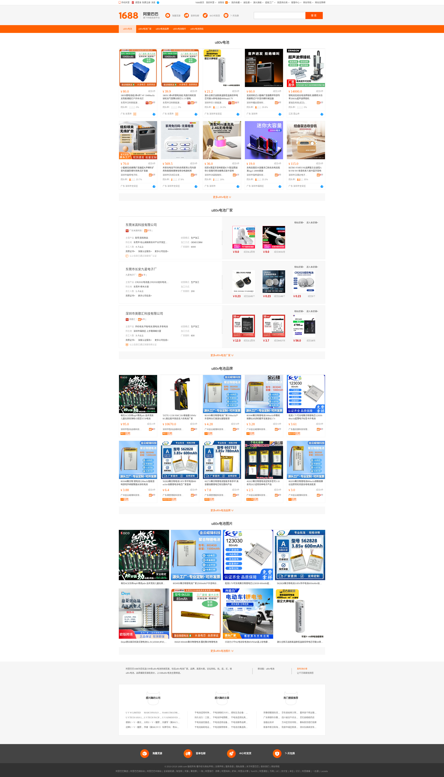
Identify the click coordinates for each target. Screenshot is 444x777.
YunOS (254, 771)
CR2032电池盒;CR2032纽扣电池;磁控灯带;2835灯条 (152, 282)
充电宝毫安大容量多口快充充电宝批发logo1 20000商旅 (263, 169)
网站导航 (275, 766)
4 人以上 (140, 247)
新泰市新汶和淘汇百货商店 (275, 727)
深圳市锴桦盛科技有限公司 (256, 175)
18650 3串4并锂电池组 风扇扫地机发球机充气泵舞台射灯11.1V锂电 (179, 97)
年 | (149, 230)
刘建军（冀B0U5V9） (172, 722)
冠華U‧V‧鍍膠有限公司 (138, 727)
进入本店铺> (312, 222)
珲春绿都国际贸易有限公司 (275, 712)
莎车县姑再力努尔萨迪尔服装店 (296, 712)
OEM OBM (196, 242)
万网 (272, 771)
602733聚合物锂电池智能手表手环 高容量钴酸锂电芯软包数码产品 (221, 483)
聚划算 (194, 771)
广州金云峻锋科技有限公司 (216, 429)
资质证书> (131, 251)
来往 (291, 771)
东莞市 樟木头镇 (141, 287)
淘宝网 (179, 771)
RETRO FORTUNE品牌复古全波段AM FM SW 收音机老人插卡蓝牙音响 (305, 169)
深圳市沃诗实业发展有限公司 (172, 175)
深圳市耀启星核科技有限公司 (256, 103)
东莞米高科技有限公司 (141, 224)
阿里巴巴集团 (122, 771)
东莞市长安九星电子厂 (141, 269)
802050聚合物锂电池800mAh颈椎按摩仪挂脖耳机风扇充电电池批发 (306, 483)
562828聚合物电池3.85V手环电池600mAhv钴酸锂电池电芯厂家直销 (179, 483)
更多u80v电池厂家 (220, 355)
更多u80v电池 (220, 197)
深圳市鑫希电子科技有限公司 (130, 175)
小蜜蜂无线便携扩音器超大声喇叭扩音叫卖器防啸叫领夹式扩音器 (137, 169)
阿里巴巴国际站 (137, 771)
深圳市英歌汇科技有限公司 (144, 313)
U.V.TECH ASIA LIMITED (137, 717)
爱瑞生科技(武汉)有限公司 (298, 103)
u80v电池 (270, 669)
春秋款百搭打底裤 (308, 722)
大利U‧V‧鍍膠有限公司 (156, 722)
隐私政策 (240, 766)
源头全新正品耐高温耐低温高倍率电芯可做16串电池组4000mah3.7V (221, 97)
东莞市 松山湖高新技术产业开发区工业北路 (151, 242)
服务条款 (229, 766)
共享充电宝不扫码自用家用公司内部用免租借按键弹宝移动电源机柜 (179, 169)
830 (193, 335)
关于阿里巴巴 (252, 766)
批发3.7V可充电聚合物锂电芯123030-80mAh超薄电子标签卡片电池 (306, 417)
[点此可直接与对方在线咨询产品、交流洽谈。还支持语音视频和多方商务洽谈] (154, 114)
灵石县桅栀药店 (307, 717)
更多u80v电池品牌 (220, 510)
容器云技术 (268, 722)
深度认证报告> (145, 251)
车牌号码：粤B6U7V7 (172, 727)
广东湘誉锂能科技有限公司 (174, 495)
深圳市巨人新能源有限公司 (214, 103)
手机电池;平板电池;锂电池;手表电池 (151, 326)
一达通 (315, 771)
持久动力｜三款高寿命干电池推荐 (210, 717)
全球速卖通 (169, 771)
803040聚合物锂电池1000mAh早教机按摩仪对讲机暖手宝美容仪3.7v (263, 417)
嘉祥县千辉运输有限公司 (311, 712)
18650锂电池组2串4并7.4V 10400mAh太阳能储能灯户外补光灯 (138, 97)
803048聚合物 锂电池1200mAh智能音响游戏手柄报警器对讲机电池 (138, 483)
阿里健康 (306, 771)
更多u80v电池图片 (220, 650)
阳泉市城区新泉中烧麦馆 (293, 727)
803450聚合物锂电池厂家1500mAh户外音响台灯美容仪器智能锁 (221, 417)
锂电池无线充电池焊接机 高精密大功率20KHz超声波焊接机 (305, 97)
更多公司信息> (161, 251)
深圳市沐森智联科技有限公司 (214, 175)
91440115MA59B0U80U (173, 712)
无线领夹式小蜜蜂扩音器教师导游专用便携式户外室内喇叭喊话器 (263, 97)
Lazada (324, 771)
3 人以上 (140, 335)
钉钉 (298, 771)
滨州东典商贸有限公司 (310, 727)
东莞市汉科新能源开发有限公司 (130, 103)
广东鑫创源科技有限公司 (300, 429)
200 (193, 291)
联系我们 (265, 766)
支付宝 (284, 771)
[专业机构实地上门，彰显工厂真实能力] (127, 255)
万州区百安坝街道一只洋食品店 (296, 722)
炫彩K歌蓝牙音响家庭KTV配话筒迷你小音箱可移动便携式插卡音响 (221, 169)
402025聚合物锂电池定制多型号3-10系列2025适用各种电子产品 (263, 483)
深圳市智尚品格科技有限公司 (132, 429)
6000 (193, 247)
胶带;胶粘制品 (141, 238)
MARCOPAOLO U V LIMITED (158, 712)
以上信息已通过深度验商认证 (143, 344)
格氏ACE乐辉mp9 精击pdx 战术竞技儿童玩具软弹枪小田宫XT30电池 (137, 417)
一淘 (201, 771)
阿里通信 (263, 771)
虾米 (234, 771)
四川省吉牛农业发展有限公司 (295, 717)
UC (277, 771)
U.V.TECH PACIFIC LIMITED (157, 717)
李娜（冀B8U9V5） (153, 727)
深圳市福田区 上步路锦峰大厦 (147, 331)
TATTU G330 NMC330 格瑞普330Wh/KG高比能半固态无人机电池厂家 (179, 417)
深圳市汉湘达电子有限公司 (298, 175)
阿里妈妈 (225, 771)
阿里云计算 (243, 771)
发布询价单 (302, 669)
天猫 (186, 771)
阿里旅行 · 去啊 (212, 771)
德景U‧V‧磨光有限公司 (138, 722)
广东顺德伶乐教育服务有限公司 (278, 717)
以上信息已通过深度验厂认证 (143, 256)
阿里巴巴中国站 (154, 771)
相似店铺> (299, 222)
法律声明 (219, 766)
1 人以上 (140, 291)
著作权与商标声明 (204, 766)
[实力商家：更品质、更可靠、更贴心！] (127, 230)
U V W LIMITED (133, 712)
